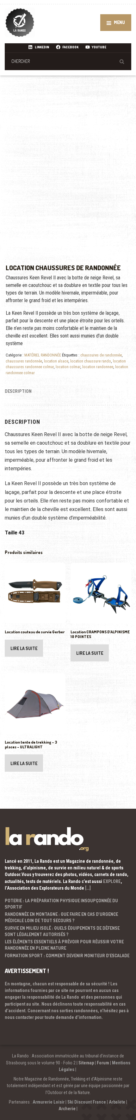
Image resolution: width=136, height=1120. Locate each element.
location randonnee (97, 366)
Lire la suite (23, 648)
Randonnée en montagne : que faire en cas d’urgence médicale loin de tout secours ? (61, 917)
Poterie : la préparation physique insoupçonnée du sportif (61, 904)
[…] (88, 888)
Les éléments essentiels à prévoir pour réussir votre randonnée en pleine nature (64, 945)
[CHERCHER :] (68, 61)
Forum (103, 1062)
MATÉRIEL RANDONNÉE (42, 355)
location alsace (56, 361)
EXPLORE (112, 881)
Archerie (67, 1108)
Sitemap (86, 1062)
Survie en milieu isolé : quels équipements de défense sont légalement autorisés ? (62, 931)
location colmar (68, 366)
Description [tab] (18, 391)
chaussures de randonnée (101, 355)
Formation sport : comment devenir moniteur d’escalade (67, 955)
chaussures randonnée (24, 361)
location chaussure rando (90, 361)
